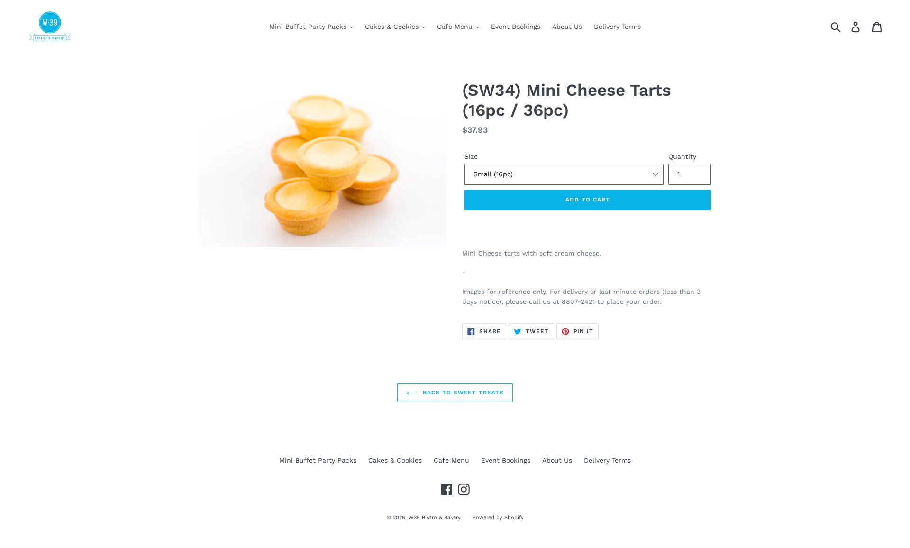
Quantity (682, 156)
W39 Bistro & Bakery (435, 517)
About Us (567, 26)
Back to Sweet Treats (462, 392)
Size (471, 156)
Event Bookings (515, 26)
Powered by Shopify (498, 517)
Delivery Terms (617, 26)
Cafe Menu (456, 26)
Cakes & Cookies (393, 26)
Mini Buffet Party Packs (309, 26)
